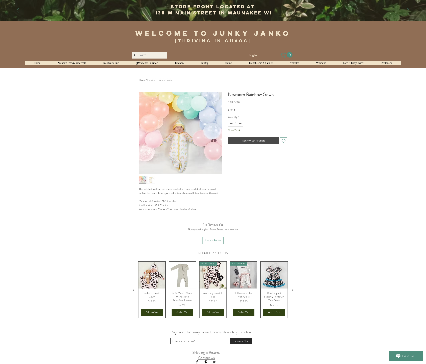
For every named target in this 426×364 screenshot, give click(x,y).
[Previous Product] (133, 290)
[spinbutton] (235, 123)
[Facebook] (197, 362)
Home (142, 80)
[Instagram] (214, 362)
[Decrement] (230, 123)
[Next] (408, 10)
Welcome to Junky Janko (213, 33)
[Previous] (18, 10)
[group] (213, 289)
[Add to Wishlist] (283, 140)
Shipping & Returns (206, 352)
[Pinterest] (206, 362)
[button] (287, 55)
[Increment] (240, 123)
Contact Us (206, 357)
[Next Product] (293, 290)
